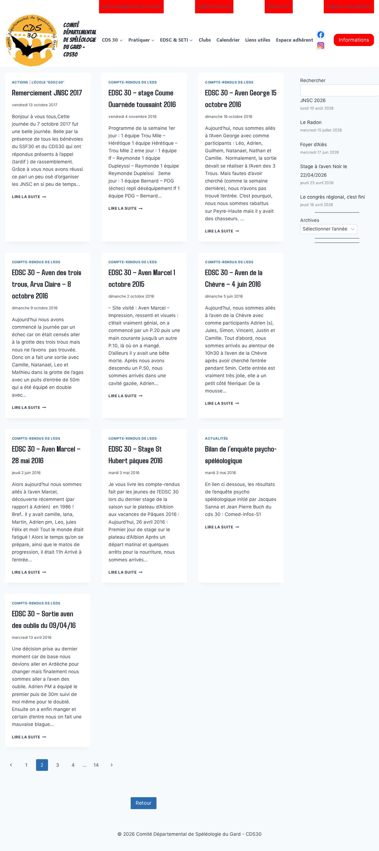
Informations (354, 40)
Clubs (205, 40)
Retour (143, 803)
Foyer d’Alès (313, 144)
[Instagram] (320, 45)
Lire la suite (29, 196)
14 (96, 765)
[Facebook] (320, 34)
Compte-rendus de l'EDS (132, 82)
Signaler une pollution (349, 6)
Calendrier (228, 40)
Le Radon (311, 122)
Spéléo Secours (214, 6)
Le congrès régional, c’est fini (332, 197)
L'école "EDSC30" (48, 82)
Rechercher (312, 80)
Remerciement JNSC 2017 (47, 92)
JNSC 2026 (313, 100)
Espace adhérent (294, 40)
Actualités (216, 438)
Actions (20, 82)
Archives (309, 220)
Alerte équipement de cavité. (131, 6)
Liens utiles (257, 40)
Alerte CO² (278, 6)
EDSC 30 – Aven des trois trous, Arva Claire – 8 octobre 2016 (46, 283)
